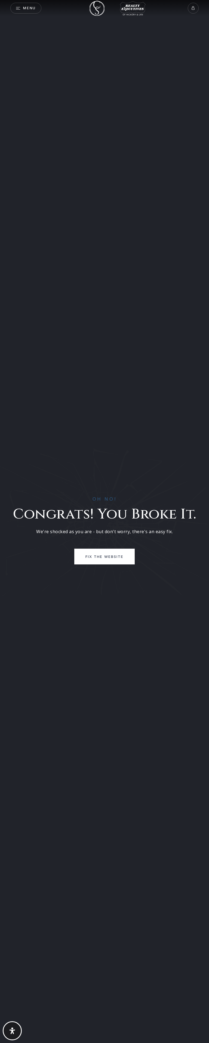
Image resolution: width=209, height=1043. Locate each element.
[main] (104, 521)
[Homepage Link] (97, 8)
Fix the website (104, 556)
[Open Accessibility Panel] (12, 1030)
